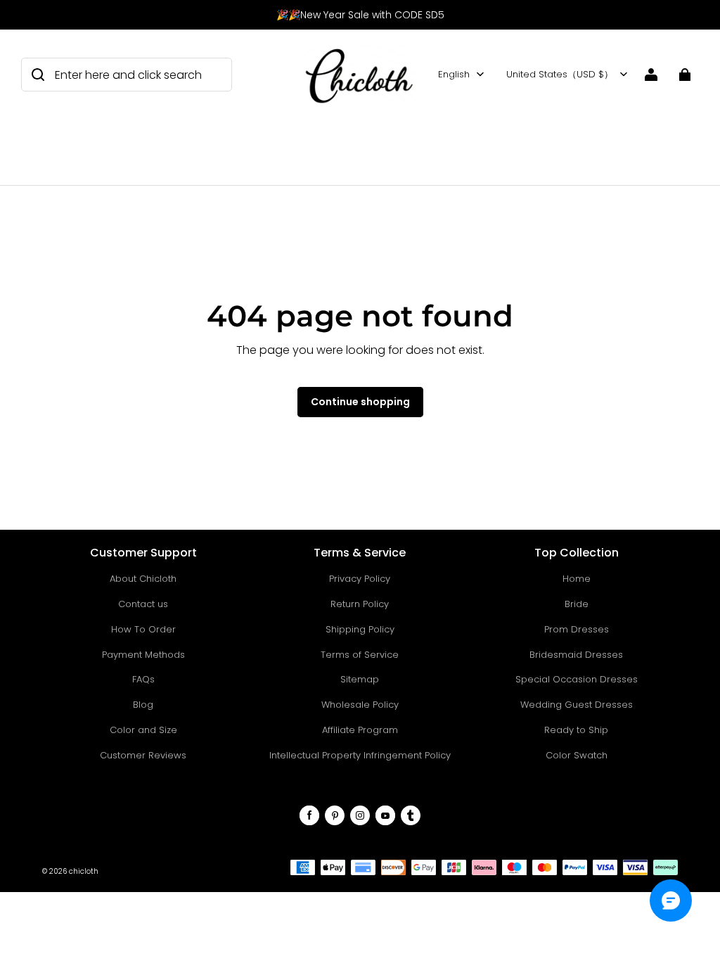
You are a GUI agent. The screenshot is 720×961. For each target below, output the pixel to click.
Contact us (143, 604)
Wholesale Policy (360, 704)
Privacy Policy (359, 578)
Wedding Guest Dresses (576, 704)
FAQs (143, 679)
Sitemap (359, 679)
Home (576, 578)
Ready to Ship (576, 730)
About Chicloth (143, 578)
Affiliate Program (360, 730)
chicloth (83, 871)
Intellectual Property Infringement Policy (360, 755)
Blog (143, 704)
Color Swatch (577, 755)
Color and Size (143, 730)
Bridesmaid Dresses (576, 654)
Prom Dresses (576, 629)
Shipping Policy (360, 629)
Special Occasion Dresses (576, 679)
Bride (577, 604)
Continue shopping (360, 402)
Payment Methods (143, 654)
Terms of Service (360, 654)
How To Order (143, 629)
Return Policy (359, 604)
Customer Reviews (143, 755)
